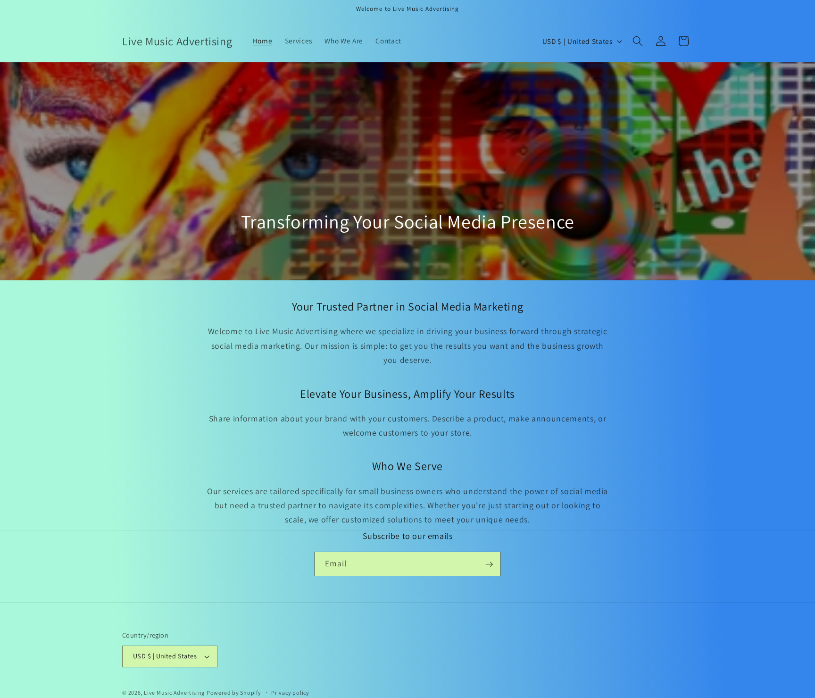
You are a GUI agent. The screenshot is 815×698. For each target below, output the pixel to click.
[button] (637, 41)
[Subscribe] (489, 564)
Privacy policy (290, 692)
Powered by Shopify (234, 692)
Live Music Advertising (174, 692)
